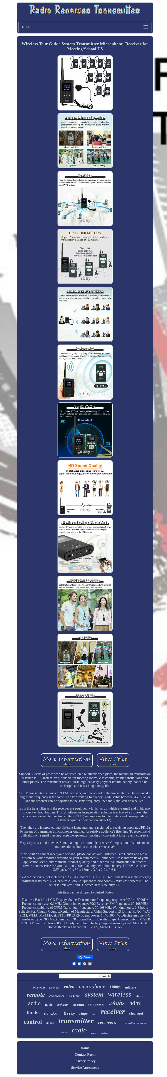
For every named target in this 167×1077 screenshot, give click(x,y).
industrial (78, 1004)
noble (49, 1004)
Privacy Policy (84, 1061)
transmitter (76, 1021)
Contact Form (85, 1054)
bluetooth (39, 987)
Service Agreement (85, 1067)
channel (136, 1013)
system (94, 994)
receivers (107, 1022)
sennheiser (96, 1004)
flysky (69, 1013)
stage (83, 1013)
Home (85, 1048)
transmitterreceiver (133, 1023)
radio (79, 1030)
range (64, 1032)
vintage (105, 1033)
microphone (92, 986)
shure (139, 996)
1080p (115, 987)
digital (50, 1023)
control (33, 1022)
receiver (113, 1011)
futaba (33, 1012)
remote (36, 994)
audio (34, 1003)
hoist (94, 1014)
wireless (119, 994)
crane (75, 995)
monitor (51, 1014)
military (131, 987)
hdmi (135, 1003)
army (93, 1033)
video (69, 986)
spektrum (62, 1004)
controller (56, 996)
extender (54, 987)
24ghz (117, 1002)
